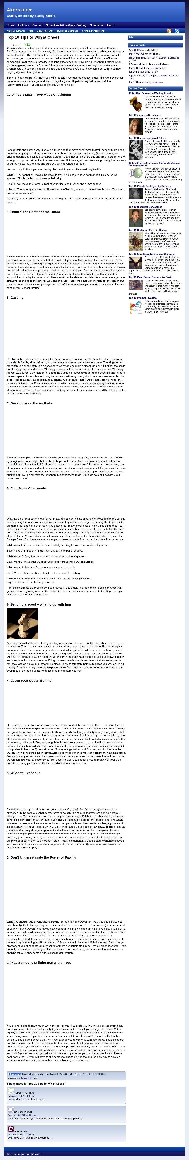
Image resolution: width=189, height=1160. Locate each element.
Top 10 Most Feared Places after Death (150, 277)
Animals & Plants (16, 31)
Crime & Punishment (93, 31)
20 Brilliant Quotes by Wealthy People (150, 93)
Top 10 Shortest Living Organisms (146, 82)
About (110, 25)
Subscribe (96, 25)
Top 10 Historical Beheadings (145, 206)
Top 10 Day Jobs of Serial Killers (147, 138)
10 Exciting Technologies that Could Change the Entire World (154, 164)
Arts (31, 31)
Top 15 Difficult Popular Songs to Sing (148, 68)
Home (10, 25)
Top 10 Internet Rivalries (143, 297)
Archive (26, 1154)
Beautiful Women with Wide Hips (145, 50)
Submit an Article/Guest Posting (66, 25)
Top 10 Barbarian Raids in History (148, 230)
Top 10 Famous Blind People (143, 71)
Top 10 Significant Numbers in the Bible (151, 254)
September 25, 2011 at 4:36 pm (22, 1115)
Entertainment (25, 1078)
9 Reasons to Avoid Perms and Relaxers (149, 64)
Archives (23, 25)
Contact (37, 25)
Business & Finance (67, 31)
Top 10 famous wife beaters (144, 115)
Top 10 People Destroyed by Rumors (150, 186)
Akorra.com (19, 9)
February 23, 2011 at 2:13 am (21, 1096)
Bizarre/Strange (45, 31)
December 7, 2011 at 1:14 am (21, 1134)
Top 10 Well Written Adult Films (144, 54)
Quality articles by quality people (31, 16)
